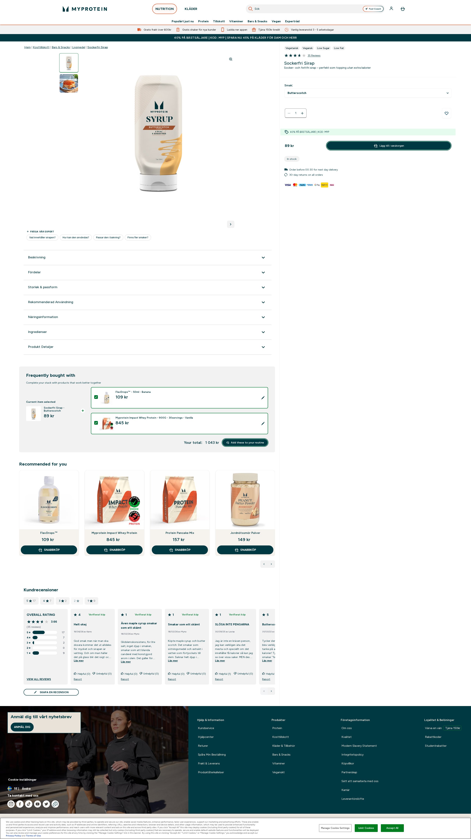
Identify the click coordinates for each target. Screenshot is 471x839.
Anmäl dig (22, 727)
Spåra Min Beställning (212, 754)
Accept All (392, 828)
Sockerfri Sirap (97, 47)
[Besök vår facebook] (20, 804)
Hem (27, 47)
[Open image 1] (68, 63)
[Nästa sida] (271, 691)
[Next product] (271, 564)
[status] (295, 113)
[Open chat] (55, 804)
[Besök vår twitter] (46, 804)
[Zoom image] (231, 59)
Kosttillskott (41, 47)
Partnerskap (349, 772)
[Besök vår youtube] (37, 804)
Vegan (276, 21)
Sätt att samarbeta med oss (359, 781)
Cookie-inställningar (22, 779)
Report (78, 679)
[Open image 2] (68, 83)
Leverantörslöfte (352, 798)
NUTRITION (164, 9)
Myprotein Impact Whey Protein (114, 532)
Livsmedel (78, 47)
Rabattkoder (433, 736)
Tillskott (219, 21)
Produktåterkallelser (211, 772)
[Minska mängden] (289, 113)
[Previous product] (264, 564)
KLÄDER (191, 9)
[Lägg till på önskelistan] (446, 113)
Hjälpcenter (206, 736)
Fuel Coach (375, 9)
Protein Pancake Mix (180, 532)
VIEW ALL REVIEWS (39, 679)
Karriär (345, 789)
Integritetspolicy (352, 754)
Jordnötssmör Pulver (245, 532)
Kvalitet (346, 736)
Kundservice (206, 728)
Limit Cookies (366, 828)
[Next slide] (274, 521)
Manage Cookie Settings (335, 828)
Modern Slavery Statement (359, 745)
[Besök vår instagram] (11, 804)
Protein (203, 21)
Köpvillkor (347, 763)
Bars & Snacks (257, 21)
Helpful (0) (84, 673)
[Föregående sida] (264, 691)
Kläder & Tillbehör (283, 745)
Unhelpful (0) (104, 673)
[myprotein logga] (85, 9)
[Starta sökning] (250, 8)
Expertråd (292, 21)
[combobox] (315, 8)
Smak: (288, 85)
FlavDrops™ (49, 532)
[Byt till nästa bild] (230, 224)
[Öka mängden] (302, 113)
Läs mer (79, 660)
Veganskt (278, 772)
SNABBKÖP (52, 549)
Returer (203, 745)
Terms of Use (33, 835)
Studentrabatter (436, 745)
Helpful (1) (225, 673)
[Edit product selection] (263, 398)
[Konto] (391, 8)
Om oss (346, 728)
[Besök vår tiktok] (28, 804)
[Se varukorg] (402, 9)
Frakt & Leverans (209, 763)
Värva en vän (442, 728)
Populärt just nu (183, 21)
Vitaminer (236, 21)
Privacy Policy (13, 835)
